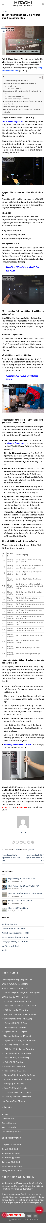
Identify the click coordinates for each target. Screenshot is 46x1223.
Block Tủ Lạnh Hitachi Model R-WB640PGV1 (24, 886)
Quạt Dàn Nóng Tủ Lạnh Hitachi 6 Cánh (21, 879)
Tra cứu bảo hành (8, 1119)
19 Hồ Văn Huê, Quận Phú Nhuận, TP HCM (16, 1001)
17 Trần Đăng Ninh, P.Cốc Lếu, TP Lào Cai (16, 1036)
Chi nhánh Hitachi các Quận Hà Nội (13, 929)
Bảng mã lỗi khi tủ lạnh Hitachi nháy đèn (16, 107)
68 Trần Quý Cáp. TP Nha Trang (13, 1084)
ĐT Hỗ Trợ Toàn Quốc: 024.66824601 (15, 988)
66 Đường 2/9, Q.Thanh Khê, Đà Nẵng (14, 1088)
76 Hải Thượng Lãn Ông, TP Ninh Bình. (15, 1045)
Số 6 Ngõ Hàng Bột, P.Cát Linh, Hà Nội (15, 997)
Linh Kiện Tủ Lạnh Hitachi (10, 946)
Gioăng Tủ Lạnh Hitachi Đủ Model (20, 901)
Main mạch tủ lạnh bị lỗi (14, 88)
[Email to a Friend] (25, 842)
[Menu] (3, 4)
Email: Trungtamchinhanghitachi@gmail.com (17, 980)
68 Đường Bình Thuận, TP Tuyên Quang (15, 1058)
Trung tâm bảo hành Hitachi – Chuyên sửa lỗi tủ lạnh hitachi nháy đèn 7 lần (23, 102)
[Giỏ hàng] (43, 3)
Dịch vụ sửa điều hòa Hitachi (12, 1171)
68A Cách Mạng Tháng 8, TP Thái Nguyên (16, 1053)
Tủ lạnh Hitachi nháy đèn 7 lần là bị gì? (16, 81)
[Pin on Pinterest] (29, 842)
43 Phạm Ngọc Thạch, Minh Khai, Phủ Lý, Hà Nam (19, 1014)
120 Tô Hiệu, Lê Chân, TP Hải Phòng (14, 1023)
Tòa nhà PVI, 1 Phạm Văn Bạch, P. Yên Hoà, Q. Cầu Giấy (21, 993)
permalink (31, 850)
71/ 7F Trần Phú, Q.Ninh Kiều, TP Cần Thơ (16, 1092)
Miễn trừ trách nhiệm (9, 1127)
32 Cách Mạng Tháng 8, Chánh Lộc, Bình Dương (18, 1075)
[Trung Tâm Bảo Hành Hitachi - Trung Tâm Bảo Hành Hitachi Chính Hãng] (23, 4)
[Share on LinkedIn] (33, 842)
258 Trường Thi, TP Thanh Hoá (12, 1062)
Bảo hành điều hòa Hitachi (11, 1153)
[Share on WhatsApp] (13, 842)
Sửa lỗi (4, 12)
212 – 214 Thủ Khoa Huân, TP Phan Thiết (16, 1097)
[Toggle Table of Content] (39, 77)
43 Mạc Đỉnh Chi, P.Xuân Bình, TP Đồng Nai (16, 1079)
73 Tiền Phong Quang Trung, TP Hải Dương (17, 1019)
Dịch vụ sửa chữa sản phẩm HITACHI (15, 937)
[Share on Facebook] (17, 842)
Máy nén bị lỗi (12, 86)
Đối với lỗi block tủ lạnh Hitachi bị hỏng (19, 99)
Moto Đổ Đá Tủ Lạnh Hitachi (18, 908)
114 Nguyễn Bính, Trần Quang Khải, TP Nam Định (19, 1040)
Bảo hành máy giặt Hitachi (11, 1158)
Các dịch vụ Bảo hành (9, 924)
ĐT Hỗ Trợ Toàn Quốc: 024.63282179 (15, 984)
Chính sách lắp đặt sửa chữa (11, 1132)
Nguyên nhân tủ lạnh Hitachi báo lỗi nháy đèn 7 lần (20, 83)
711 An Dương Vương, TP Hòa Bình (14, 1027)
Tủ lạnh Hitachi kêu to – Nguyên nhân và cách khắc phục (11, 858)
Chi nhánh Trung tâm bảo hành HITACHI (15, 933)
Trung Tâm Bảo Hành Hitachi (11, 1145)
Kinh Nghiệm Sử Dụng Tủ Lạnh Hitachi (15, 942)
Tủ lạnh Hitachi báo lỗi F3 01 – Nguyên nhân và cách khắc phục (34, 858)
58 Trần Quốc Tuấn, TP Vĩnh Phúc (13, 1066)
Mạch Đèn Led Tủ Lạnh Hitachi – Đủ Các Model (25, 893)
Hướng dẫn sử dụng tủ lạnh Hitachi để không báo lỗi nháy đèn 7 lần (22, 111)
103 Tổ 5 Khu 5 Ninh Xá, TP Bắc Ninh (15, 1010)
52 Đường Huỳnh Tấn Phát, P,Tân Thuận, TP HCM (19, 1006)
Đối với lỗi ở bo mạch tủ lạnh (16, 96)
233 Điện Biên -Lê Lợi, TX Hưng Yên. (14, 1032)
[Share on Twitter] (21, 842)
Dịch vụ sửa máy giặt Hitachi (12, 1166)
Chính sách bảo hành (9, 1123)
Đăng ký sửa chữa (39, 1210)
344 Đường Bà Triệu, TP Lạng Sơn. (14, 1071)
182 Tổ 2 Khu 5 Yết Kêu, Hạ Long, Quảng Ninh (18, 1049)
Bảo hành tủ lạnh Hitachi (10, 1149)
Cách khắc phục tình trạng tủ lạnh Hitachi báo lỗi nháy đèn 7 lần (22, 92)
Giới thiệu (5, 1114)
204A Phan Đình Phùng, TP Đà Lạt (13, 1101)
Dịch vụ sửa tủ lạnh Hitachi (11, 1162)
